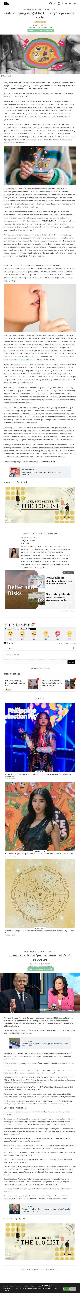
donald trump (32, 1270)
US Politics (50, 952)
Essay (40, 9)
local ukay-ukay (67, 413)
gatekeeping (50, 533)
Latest (41, 952)
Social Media (50, 9)
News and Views (30, 9)
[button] (74, 3)
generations (35, 533)
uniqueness (12, 268)
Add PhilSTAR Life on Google (39, 30)
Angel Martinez (41, 25)
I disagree (72, 1289)
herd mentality (49, 268)
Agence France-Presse (41, 964)
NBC (42, 1270)
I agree (66, 1289)
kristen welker (52, 1270)
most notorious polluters (23, 359)
